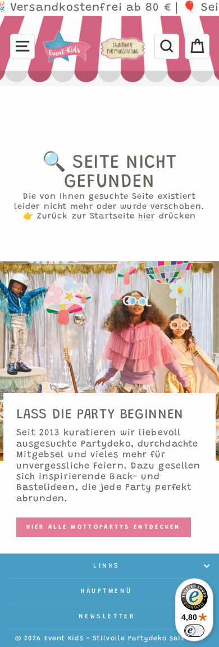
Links (106, 566)
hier (146, 216)
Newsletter (107, 616)
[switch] (194, 630)
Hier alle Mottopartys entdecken (103, 527)
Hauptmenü (107, 591)
